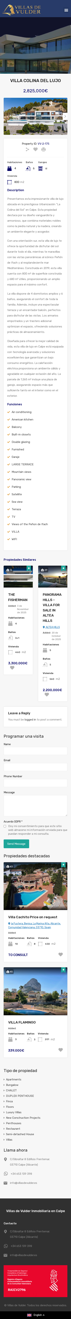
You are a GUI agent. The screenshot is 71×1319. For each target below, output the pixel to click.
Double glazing (21, 442)
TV (13, 516)
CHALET (11, 1090)
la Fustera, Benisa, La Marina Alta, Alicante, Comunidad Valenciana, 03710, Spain (34, 925)
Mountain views (21, 472)
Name (7, 744)
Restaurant (13, 1128)
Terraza (16, 509)
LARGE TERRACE (22, 464)
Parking (16, 486)
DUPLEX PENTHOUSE (20, 1096)
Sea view (17, 501)
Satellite (17, 494)
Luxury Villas (13, 1112)
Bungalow (12, 1085)
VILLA (15, 531)
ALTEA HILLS (52, 627)
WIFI (14, 539)
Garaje (15, 457)
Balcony (17, 427)
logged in (30, 719)
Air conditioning (21, 412)
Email (7, 760)
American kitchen (22, 419)
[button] (66, 10)
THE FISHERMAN (17, 597)
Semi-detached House (20, 1134)
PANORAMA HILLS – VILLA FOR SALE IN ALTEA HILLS (52, 607)
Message (9, 792)
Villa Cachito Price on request (32, 917)
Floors (10, 1106)
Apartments (13, 1079)
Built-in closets (21, 434)
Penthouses (13, 1123)
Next (65, 116)
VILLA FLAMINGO (22, 1022)
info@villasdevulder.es (23, 1183)
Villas (9, 1139)
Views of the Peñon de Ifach (30, 524)
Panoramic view (21, 479)
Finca (9, 1101)
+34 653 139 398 (21, 1173)
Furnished (18, 449)
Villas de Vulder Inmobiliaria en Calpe (35, 1211)
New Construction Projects (23, 1117)
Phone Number (13, 776)
